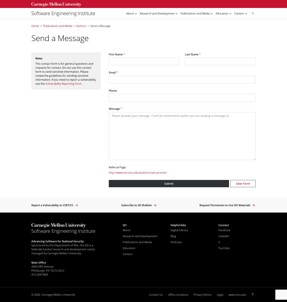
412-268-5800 (39, 274)
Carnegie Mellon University (58, 295)
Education (129, 248)
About (126, 230)
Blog (173, 236)
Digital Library (179, 230)
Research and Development (140, 236)
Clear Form (243, 183)
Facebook (224, 230)
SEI (125, 225)
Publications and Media (57, 26)
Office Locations (178, 295)
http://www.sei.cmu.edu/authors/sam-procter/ (138, 172)
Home (35, 26)
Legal (220, 295)
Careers (128, 254)
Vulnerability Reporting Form (63, 83)
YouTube (224, 248)
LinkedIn (223, 236)
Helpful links (178, 225)
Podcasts (176, 242)
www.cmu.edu (237, 295)
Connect (223, 225)
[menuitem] (64, 13)
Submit (168, 183)
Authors (81, 26)
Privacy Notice (202, 295)
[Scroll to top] (253, 295)
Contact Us (156, 295)
